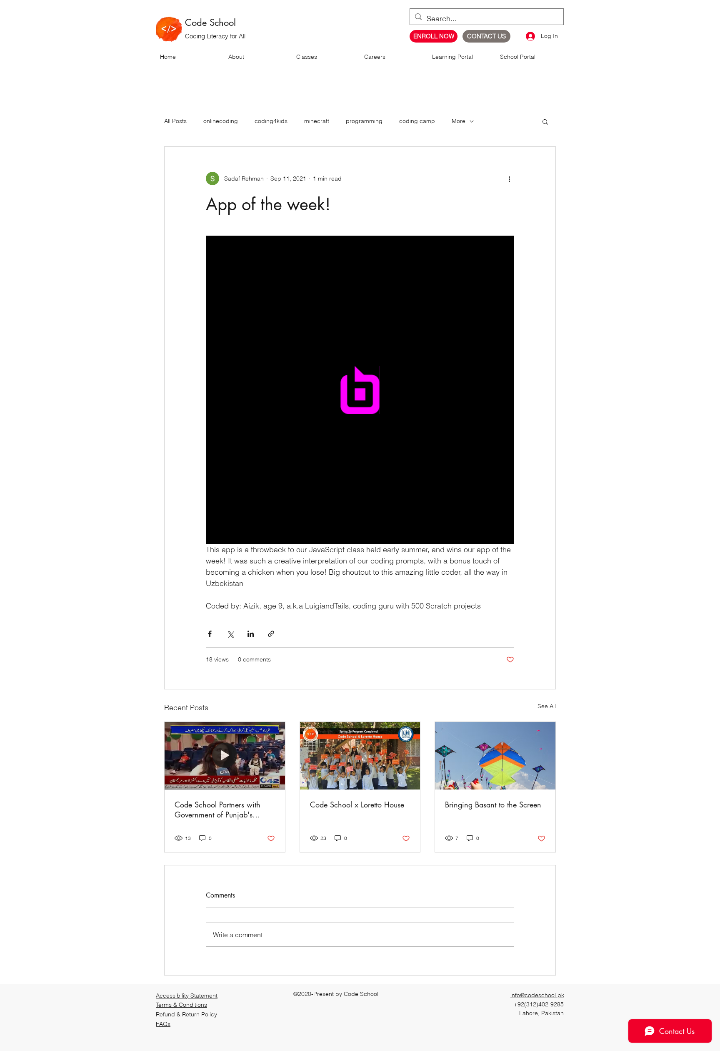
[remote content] (360, 390)
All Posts (175, 121)
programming (364, 121)
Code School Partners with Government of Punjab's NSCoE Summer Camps (217, 810)
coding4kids (271, 121)
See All (547, 706)
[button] (545, 121)
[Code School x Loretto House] (360, 756)
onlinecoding (220, 121)
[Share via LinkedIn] (251, 634)
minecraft (316, 121)
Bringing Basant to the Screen (493, 805)
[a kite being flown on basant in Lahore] (495, 756)
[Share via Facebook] (210, 634)
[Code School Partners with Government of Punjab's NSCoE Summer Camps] (225, 756)
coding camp (417, 121)
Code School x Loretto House (357, 805)
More (458, 121)
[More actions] (509, 178)
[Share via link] (271, 634)
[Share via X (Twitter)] (230, 634)
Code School (210, 22)
